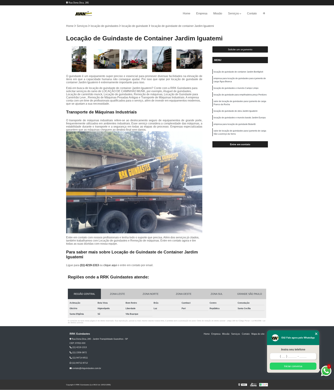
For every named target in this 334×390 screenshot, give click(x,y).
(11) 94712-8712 (79, 363)
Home (186, 13)
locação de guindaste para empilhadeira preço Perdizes (240, 95)
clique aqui (110, 265)
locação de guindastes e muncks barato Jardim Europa (240, 117)
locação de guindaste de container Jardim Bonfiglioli (238, 72)
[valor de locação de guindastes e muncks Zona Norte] (189, 59)
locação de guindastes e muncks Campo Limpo (236, 88)
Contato (252, 13)
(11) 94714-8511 (80, 358)
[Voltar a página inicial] (83, 13)
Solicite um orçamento (240, 49)
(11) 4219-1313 (90, 265)
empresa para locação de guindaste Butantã (235, 124)
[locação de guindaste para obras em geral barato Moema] (107, 59)
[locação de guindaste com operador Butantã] (79, 59)
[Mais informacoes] (264, 13)
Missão (217, 13)
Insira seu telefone (293, 349)
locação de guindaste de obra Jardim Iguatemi (235, 111)
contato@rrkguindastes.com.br (86, 368)
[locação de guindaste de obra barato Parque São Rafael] (162, 59)
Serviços (233, 13)
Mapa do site (257, 334)
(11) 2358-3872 (79, 352)
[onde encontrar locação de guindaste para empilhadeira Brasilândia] (134, 59)
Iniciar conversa (293, 366)
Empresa (201, 13)
